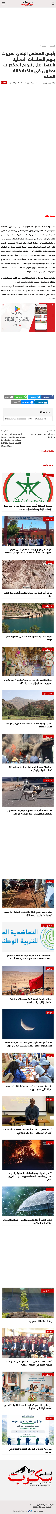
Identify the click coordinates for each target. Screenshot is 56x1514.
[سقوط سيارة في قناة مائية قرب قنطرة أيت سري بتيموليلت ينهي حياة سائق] (28, 893)
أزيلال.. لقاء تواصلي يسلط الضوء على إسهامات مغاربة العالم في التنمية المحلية (29, 1363)
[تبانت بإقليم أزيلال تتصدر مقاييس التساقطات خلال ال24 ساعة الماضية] (28, 1201)
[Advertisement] (28, 25)
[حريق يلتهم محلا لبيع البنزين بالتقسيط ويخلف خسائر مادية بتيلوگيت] (28, 748)
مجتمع (49, 881)
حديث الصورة (47, 1291)
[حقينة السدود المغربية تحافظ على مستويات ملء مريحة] (28, 618)
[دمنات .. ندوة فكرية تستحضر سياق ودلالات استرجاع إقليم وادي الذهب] (28, 980)
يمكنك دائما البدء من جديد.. (38, 1321)
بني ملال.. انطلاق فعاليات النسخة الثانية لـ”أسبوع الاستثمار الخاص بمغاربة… (28, 1406)
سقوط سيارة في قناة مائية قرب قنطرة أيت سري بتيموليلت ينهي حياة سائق (28, 913)
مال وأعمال (47, 606)
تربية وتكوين (47, 925)
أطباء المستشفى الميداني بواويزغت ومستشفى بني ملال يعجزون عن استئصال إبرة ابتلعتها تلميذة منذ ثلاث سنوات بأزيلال (13, 439)
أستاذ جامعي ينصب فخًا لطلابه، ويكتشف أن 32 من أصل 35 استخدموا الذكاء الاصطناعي (27, 1131)
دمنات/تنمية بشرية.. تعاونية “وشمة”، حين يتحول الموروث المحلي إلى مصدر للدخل (28, 681)
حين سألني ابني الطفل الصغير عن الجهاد (43, 435)
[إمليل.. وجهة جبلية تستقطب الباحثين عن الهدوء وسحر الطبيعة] (28, 705)
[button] (47, 397)
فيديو (50, 562)
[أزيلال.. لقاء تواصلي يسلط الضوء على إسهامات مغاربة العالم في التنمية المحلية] (28, 1343)
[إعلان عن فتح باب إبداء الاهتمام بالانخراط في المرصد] (28, 1430)
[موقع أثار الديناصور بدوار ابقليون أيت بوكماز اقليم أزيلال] (28, 574)
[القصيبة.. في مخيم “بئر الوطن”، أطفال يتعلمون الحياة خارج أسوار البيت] (28, 1068)
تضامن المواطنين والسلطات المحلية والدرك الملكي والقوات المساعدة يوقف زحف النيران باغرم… (30, 1176)
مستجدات (48, 475)
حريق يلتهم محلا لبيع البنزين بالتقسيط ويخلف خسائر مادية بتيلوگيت (30, 768)
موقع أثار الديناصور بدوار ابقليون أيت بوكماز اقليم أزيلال (28, 594)
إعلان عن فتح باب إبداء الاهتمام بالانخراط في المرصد (30, 1450)
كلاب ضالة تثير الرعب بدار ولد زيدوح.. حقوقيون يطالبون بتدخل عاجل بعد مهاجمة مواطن (29, 812)
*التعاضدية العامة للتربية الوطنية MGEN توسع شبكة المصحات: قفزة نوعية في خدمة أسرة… (29, 957)
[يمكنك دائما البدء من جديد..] (28, 1303)
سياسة (3, 82)
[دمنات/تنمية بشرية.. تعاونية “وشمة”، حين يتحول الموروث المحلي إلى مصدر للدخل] (28, 661)
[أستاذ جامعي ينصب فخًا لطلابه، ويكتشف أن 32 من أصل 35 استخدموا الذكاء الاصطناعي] (28, 1111)
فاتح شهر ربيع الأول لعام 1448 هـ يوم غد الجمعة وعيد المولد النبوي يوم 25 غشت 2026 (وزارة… (28, 1044)
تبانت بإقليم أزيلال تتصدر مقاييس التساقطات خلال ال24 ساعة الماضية (27, 1221)
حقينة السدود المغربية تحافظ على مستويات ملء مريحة (28, 638)
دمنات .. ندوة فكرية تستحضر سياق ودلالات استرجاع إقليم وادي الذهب (31, 1000)
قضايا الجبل (48, 693)
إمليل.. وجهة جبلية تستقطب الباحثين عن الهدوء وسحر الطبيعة (29, 725)
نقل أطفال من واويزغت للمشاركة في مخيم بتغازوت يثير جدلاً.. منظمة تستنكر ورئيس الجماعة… (27, 551)
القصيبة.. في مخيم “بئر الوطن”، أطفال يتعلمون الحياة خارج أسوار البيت (29, 1087)
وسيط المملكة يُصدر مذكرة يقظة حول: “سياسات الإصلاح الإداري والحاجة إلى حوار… (28, 507)
